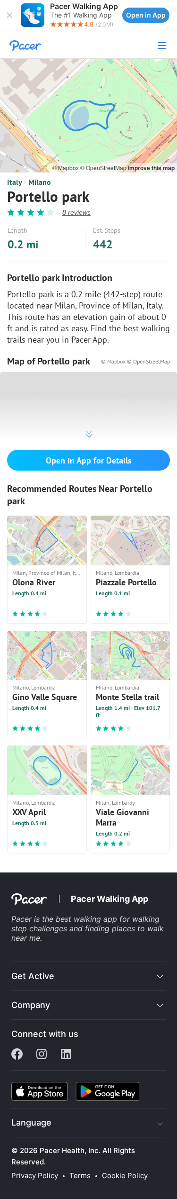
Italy (14, 182)
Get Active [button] (32, 976)
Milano (39, 182)
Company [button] (30, 1005)
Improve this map (151, 168)
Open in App (146, 15)
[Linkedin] (66, 1055)
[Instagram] (41, 1055)
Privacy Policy (34, 1176)
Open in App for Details (89, 460)
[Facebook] (17, 1055)
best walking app (87, 919)
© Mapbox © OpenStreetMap (135, 361)
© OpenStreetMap (104, 168)
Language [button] (31, 1122)
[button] (9, 15)
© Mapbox (66, 168)
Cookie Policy (125, 1176)
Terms (80, 1176)
